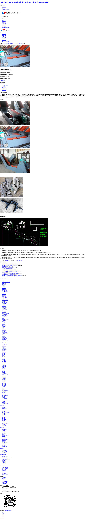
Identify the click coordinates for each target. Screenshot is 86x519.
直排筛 (3, 327)
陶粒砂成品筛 (4, 349)
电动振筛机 (4, 283)
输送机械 (20, 43)
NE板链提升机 (4, 419)
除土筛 (3, 353)
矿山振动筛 (4, 392)
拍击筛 (3, 324)
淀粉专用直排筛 (5, 300)
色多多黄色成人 (5, 340)
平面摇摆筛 (4, 288)
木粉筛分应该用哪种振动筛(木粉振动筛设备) (10, 265)
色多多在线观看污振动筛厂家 (9, 43)
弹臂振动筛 (4, 365)
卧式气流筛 (4, 325)
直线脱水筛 (4, 380)
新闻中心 (4, 22)
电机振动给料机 (5, 442)
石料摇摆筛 (4, 301)
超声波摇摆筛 (4, 289)
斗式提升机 (4, 424)
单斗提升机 (4, 414)
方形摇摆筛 (4, 320)
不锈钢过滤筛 (4, 297)
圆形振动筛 (4, 339)
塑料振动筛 (4, 294)
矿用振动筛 (4, 383)
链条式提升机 (4, 408)
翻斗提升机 (4, 418)
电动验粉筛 (4, 284)
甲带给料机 (4, 440)
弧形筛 (3, 401)
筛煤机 (3, 389)
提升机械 (2, 405)
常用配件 (4, 87)
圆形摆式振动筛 (5, 315)
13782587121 (2, 83)
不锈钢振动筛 (4, 314)
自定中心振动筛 (5, 390)
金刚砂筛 (4, 312)
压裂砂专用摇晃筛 (5, 313)
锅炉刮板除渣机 (5, 85)
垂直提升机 (4, 407)
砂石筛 (3, 355)
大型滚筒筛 (4, 367)
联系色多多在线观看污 (6, 9)
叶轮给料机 (4, 441)
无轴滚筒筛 (4, 378)
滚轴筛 (3, 285)
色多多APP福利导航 (5, 459)
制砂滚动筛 (4, 352)
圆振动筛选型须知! (5, 266)
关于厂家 (4, 7)
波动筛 (3, 371)
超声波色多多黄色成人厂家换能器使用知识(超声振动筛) (12, 275)
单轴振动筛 (4, 366)
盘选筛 (3, 354)
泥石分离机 (4, 356)
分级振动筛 (4, 346)
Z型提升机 (4, 425)
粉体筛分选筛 (4, 344)
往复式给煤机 (4, 446)
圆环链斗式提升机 (5, 423)
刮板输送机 (4, 478)
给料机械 (2, 427)
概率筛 (3, 359)
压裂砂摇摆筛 (4, 302)
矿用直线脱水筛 (5, 374)
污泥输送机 (7, 260)
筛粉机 (3, 328)
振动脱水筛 (4, 402)
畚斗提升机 (4, 413)
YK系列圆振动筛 (5, 481)
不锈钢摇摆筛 (4, 309)
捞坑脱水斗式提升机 (6, 412)
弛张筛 (3, 370)
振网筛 (3, 372)
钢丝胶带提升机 (5, 420)
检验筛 (3, 321)
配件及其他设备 (3, 454)
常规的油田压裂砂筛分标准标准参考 (8, 268)
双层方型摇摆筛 (5, 291)
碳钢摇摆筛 (4, 306)
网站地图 (2, 518)
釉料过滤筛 (4, 295)
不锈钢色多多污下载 (6, 282)
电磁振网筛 (4, 385)
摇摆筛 (3, 331)
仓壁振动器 (4, 462)
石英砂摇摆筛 (4, 307)
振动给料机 (4, 445)
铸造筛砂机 (4, 350)
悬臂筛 (3, 386)
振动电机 (2, 448)
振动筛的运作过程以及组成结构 (8, 274)
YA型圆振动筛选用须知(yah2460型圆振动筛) (10, 273)
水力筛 (3, 358)
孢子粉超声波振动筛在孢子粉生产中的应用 (10, 271)
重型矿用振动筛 (3, 342)
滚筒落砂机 (4, 360)
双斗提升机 (4, 417)
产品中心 (4, 21)
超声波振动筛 (4, 332)
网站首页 (4, 20)
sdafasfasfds (4, 272)
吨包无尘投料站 (5, 456)
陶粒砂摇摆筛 (4, 290)
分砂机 (3, 347)
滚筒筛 (3, 397)
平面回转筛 (4, 326)
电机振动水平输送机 (18, 260)
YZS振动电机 (4, 451)
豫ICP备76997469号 (8, 510)
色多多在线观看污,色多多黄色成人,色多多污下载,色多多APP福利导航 (24, 2)
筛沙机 (3, 388)
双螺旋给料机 (4, 429)
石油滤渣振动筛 (5, 333)
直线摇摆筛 (4, 308)
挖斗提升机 (4, 411)
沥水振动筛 (4, 334)
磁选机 (3, 368)
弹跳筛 (3, 364)
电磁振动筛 (4, 361)
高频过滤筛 (4, 330)
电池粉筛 (4, 362)
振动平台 (4, 461)
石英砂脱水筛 (4, 373)
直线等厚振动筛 (5, 403)
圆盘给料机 (4, 436)
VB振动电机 (4, 450)
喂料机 (3, 434)
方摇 (3, 318)
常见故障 (4, 90)
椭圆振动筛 (4, 384)
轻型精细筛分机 (5, 467)
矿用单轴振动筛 (5, 395)
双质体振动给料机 (5, 439)
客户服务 (4, 26)
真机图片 (4, 86)
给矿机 (3, 430)
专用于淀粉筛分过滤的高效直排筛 (8, 267)
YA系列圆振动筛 (5, 398)
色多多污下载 (4, 338)
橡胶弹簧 (4, 460)
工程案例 (4, 23)
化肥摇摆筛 (4, 303)
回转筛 (3, 336)
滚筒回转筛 (4, 376)
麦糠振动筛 (4, 337)
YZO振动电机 (4, 452)
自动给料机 (4, 433)
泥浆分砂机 (4, 348)
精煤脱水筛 (4, 379)
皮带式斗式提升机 (5, 435)
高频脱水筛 (4, 382)
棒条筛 (3, 396)
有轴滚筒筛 (4, 377)
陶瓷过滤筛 (4, 296)
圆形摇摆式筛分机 (5, 319)
